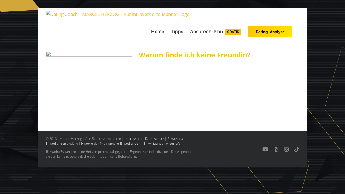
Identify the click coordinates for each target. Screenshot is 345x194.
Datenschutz (154, 138)
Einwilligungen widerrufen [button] (163, 143)
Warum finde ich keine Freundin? (194, 54)
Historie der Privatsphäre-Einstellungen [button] (110, 143)
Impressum (133, 138)
